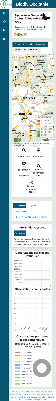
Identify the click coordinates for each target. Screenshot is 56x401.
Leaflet (15, 143)
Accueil (14, 391)
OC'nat (21, 391)
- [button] (16, 71)
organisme (33, 205)
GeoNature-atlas (24, 397)
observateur (20, 211)
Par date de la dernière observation (30, 44)
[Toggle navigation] (6, 10)
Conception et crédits (32, 391)
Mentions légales (46, 391)
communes (19, 205)
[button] (16, 67)
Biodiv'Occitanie (32, 4)
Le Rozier (43, 217)
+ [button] (16, 62)
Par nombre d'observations (26, 49)
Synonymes (20, 233)
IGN (22, 143)
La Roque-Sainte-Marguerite (25, 217)
